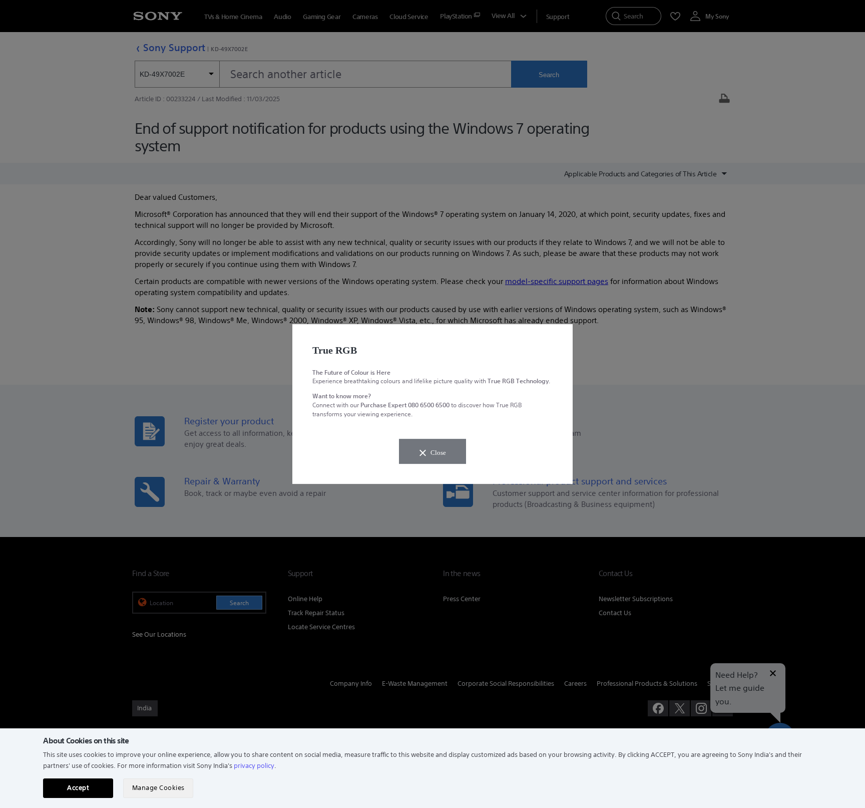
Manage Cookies (158, 787)
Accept (78, 787)
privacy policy (254, 765)
